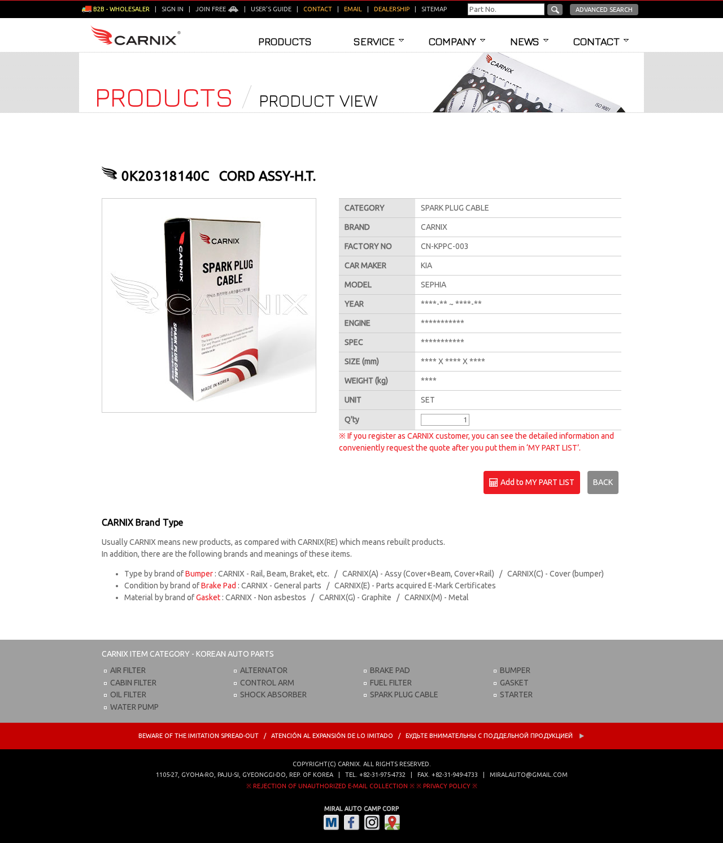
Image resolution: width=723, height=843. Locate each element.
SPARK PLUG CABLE (404, 694)
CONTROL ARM (267, 682)
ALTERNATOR (264, 670)
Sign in (173, 9)
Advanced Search (604, 9)
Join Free (211, 9)
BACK (603, 482)
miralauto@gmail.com (529, 774)
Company (452, 41)
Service (374, 41)
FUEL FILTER (391, 682)
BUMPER (515, 670)
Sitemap (434, 9)
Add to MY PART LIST (536, 482)
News (524, 41)
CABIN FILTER (133, 682)
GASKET (514, 682)
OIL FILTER (128, 694)
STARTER (516, 694)
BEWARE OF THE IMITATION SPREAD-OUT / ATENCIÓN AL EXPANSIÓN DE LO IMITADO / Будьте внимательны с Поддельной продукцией (356, 735)
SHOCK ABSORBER (273, 694)
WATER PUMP (134, 706)
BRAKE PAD (390, 670)
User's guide (271, 9)
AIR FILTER (128, 670)
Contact (596, 41)
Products (285, 41)
